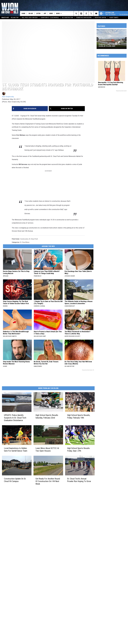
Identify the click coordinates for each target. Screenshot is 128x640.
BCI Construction (67, 17)
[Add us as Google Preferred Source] (81, 13)
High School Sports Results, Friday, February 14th (78, 416)
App (45, 13)
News (51, 13)
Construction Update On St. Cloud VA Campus (15, 479)
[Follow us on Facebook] (86, 13)
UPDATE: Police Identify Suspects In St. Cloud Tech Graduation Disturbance (15, 418)
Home (23, 13)
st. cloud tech (33, 239)
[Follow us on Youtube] (96, 13)
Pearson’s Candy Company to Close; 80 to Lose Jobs (109, 45)
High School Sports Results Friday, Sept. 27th (78, 449)
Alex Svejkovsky (8, 97)
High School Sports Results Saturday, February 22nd (47, 416)
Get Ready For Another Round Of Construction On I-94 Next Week (48, 481)
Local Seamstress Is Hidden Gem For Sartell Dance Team (15, 449)
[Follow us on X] (91, 13)
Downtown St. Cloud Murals (50, 17)
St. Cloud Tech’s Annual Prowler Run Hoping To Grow (79, 479)
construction (24, 239)
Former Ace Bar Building (84, 17)
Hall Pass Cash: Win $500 (30, 17)
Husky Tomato (113, 17)
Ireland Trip (15, 17)
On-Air (30, 13)
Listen (38, 13)
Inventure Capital (100, 17)
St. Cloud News (24, 242)
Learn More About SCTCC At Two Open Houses (47, 449)
